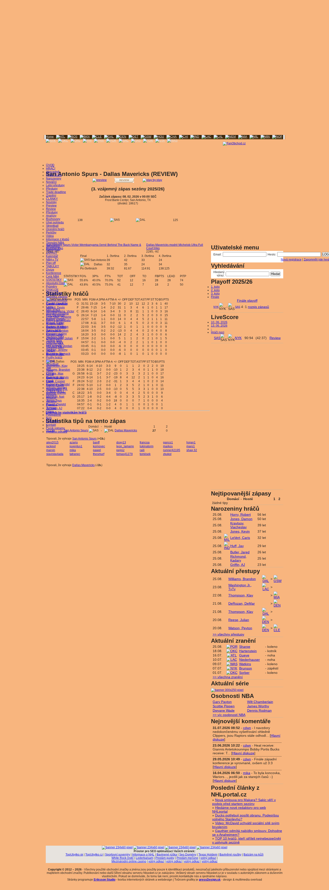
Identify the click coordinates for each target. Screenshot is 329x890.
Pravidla (51, 404)
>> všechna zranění (228, 677)
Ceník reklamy (55, 428)
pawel (97, 450)
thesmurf (98, 454)
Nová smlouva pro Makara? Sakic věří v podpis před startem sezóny (244, 802)
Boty (49, 418)
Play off (51, 263)
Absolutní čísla (55, 283)
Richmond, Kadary (238, 558)
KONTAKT (52, 421)
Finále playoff (247, 300)
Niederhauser (249, 660)
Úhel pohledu (55, 222)
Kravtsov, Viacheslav (238, 525)
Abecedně (52, 172)
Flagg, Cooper (55, 381)
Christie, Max (54, 373)
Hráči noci (217, 332)
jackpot (51, 446)
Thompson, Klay (56, 366)
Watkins (245, 664)
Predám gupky (164, 858)
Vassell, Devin (55, 307)
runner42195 (171, 450)
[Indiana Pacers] (194, 136)
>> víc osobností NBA (229, 715)
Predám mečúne (187, 858)
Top (48, 367)
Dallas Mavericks (126, 430)
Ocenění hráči (55, 229)
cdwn (247, 728)
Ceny (49, 306)
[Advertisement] (164, 33)
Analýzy (51, 215)
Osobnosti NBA (56, 327)
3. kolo (215, 293)
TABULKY (52, 266)
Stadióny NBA (55, 337)
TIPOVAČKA (54, 293)
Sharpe (244, 647)
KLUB (50, 374)
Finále (215, 297)
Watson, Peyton (240, 628)
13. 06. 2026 (219, 325)
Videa (50, 236)
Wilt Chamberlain (260, 702)
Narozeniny (53, 178)
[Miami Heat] (242, 136)
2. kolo (215, 290)
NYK (216, 306)
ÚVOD (50, 165)
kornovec (99, 446)
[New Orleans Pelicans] (277, 136)
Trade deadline (56, 192)
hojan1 (191, 442)
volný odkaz (208, 858)
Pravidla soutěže (57, 303)
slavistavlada (54, 454)
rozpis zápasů (258, 307)
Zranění (51, 195)
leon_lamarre (125, 446)
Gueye (244, 655)
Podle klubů (54, 175)
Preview (51, 205)
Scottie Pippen (224, 706)
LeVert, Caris (240, 538)
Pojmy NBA (53, 330)
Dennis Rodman (259, 710)
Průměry (51, 286)
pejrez (120, 450)
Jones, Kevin (240, 531)
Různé (50, 360)
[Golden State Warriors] (146, 136)
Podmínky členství (58, 384)
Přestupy (52, 188)
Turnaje (51, 408)
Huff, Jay (237, 546)
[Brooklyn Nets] (85, 136)
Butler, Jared (240, 552)
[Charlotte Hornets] (171, 136)
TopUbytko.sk (74, 854)
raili (142, 450)
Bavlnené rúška (167, 854)
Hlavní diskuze (243, 753)
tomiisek (145, 454)
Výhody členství (56, 387)
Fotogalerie (53, 414)
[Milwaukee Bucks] (254, 136)
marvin (50, 450)
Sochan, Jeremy (56, 350)
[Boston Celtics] (72, 136)
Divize (50, 269)
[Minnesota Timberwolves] (265, 136)
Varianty (51, 401)
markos (168, 446)
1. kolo (215, 286)
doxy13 (121, 442)
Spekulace (53, 246)
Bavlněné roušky (230, 854)
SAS (237, 306)
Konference (53, 273)
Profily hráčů (54, 357)
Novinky (51, 202)
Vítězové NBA (55, 347)
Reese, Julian (238, 620)
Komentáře (53, 249)
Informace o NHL (143, 854)
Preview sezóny (56, 333)
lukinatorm (146, 446)
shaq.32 (191, 450)
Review (51, 209)
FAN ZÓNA (53, 310)
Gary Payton (222, 702)
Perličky (51, 232)
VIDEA (50, 350)
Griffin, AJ (237, 565)
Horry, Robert (240, 514)
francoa (145, 442)
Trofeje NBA (54, 340)
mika (73, 450)
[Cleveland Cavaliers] (97, 136)
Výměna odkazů (56, 431)
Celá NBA (52, 276)
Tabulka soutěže (56, 300)
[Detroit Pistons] (133, 136)
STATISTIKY (54, 279)
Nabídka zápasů (56, 296)
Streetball (52, 226)
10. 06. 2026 (219, 322)
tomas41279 (124, 454)
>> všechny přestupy (228, 634)
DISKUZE (52, 290)
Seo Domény (187, 854)
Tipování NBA (55, 242)
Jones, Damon (241, 519)
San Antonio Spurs (76, 430)
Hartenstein (248, 651)
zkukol (167, 454)
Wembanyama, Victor (60, 311)
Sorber (244, 673)
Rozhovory (53, 219)
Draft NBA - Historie (58, 317)
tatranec (75, 454)
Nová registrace (291, 259)
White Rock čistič (123, 858)
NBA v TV (52, 259)
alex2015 (52, 442)
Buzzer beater (55, 354)
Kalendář (52, 256)
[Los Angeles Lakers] (218, 136)
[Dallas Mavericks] (109, 136)
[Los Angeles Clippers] (206, 136)
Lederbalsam (144, 858)
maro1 (190, 446)
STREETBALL (55, 391)
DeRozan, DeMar (241, 603)
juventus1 (76, 446)
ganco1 (168, 442)
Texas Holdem (207, 854)
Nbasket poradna (57, 313)
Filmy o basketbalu (58, 320)
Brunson (245, 668)
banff (96, 442)
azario (74, 442)
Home (50, 136)
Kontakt (51, 425)
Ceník (50, 381)
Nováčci (51, 182)
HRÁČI (50, 168)
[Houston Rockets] (159, 136)
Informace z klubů (57, 239)
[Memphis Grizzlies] (230, 136)
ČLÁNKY (52, 199)
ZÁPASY (51, 252)
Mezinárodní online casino (129, 861)
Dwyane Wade (224, 710)
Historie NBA (54, 323)
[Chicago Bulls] (183, 136)
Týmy (49, 371)
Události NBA (55, 344)
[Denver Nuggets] (121, 136)
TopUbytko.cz (94, 854)
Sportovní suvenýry (117, 854)
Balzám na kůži (253, 854)
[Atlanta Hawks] (60, 136)
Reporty (51, 394)
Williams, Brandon (58, 369)
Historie (51, 398)
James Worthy (258, 706)
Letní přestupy (55, 185)
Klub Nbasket (55, 377)
